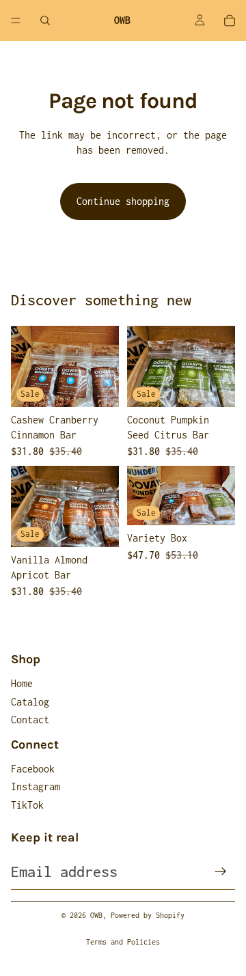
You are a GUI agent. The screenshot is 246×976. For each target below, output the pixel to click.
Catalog (30, 702)
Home (22, 683)
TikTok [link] (27, 805)
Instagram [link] (35, 786)
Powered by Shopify (147, 915)
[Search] (45, 20)
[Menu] (15, 20)
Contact (30, 719)
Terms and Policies (123, 942)
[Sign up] (220, 871)
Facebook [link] (33, 769)
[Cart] (230, 20)
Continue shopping (123, 201)
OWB (96, 915)
